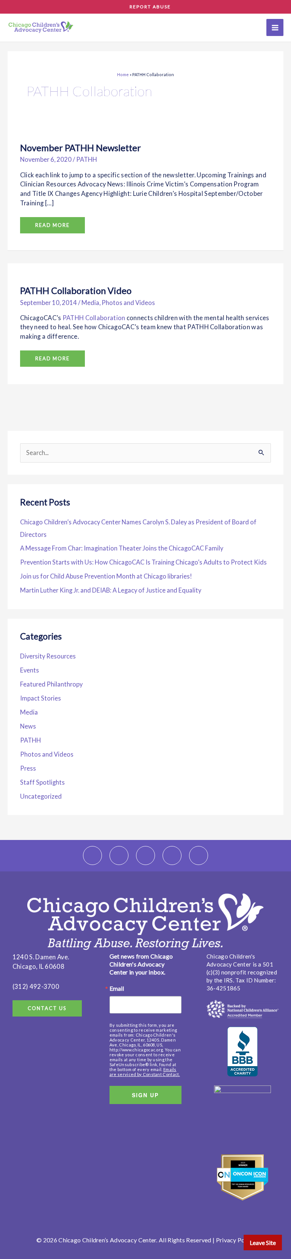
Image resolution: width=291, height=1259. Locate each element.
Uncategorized (41, 796)
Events (29, 670)
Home (123, 74)
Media (90, 302)
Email (117, 988)
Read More (54, 222)
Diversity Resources (48, 656)
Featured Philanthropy (51, 684)
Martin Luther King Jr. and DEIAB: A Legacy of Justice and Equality (110, 590)
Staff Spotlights (42, 782)
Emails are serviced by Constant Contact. (145, 1072)
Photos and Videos (128, 302)
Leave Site (263, 1242)
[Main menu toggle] (274, 27)
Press (28, 768)
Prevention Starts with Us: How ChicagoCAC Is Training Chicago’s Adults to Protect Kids (143, 562)
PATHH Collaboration (94, 317)
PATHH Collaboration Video (75, 290)
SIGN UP (145, 1095)
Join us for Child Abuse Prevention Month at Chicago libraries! (106, 576)
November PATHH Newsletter (80, 147)
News (28, 726)
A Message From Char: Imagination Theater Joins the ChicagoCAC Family (122, 548)
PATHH (86, 159)
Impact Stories (40, 698)
